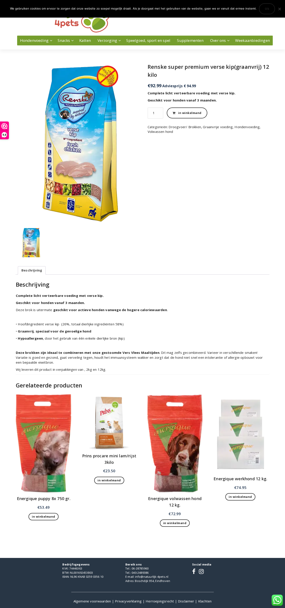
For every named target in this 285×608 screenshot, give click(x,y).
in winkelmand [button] (43, 517)
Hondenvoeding (34, 40)
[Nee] (279, 9)
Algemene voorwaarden (92, 601)
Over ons (218, 40)
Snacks (64, 40)
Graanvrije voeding (218, 127)
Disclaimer (186, 601)
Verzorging (107, 40)
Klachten (205, 601)
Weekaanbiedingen (252, 40)
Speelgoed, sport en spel (148, 40)
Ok (267, 9)
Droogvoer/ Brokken (185, 127)
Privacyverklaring (129, 601)
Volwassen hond (160, 131)
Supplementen (190, 40)
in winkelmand (190, 113)
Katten (85, 40)
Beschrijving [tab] (31, 270)
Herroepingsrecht (160, 601)
